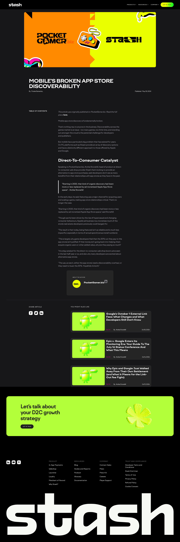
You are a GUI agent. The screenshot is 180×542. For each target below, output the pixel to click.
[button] (167, 4)
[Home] (15, 4)
